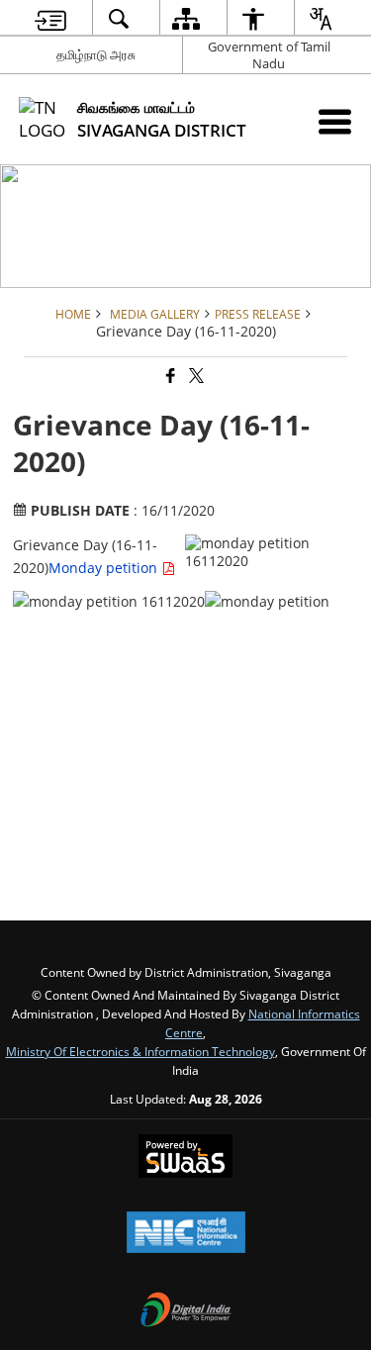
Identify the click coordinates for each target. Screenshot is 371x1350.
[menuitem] (50, 18)
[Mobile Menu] (335, 121)
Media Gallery (155, 314)
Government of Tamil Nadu (269, 55)
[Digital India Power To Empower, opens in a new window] (186, 1311)
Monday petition (104, 567)
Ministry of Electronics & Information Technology (140, 1051)
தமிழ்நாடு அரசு (96, 54)
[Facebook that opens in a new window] (169, 376)
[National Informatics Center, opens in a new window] (186, 1234)
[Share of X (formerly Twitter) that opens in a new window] (195, 376)
